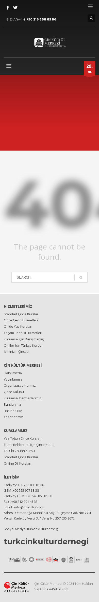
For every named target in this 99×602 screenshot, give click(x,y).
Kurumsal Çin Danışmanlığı (24, 339)
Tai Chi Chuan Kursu (19, 450)
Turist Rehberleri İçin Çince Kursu (29, 444)
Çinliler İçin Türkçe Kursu (22, 345)
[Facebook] (7, 7)
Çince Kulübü (14, 391)
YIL (89, 68)
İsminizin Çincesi (16, 351)
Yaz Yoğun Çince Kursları (23, 438)
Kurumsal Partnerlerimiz (22, 398)
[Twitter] (15, 7)
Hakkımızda (13, 373)
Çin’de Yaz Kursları (18, 326)
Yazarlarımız (13, 416)
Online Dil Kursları (17, 463)
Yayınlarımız (13, 379)
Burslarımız (12, 404)
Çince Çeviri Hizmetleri (21, 320)
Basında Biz (13, 410)
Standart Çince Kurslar (21, 314)
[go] (81, 277)
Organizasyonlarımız (20, 385)
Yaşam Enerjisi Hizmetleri (23, 332)
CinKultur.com (57, 589)
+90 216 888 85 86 (41, 19)
